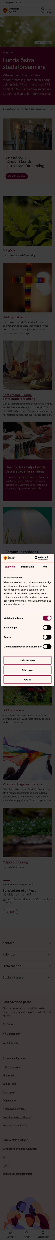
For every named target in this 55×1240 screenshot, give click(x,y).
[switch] (47, 627)
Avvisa (27, 679)
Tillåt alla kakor (28, 660)
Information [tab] (27, 566)
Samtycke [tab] (10, 566)
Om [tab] (45, 566)
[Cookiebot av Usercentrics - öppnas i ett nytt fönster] (38, 558)
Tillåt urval (27, 670)
